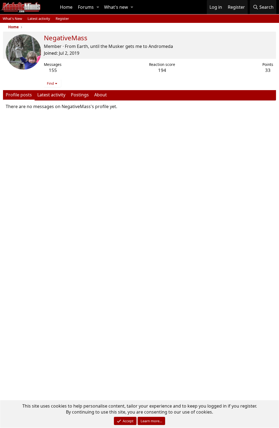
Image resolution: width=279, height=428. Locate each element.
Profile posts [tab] (19, 95)
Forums (86, 7)
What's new (116, 7)
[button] (97, 7)
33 (268, 70)
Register (62, 18)
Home (66, 7)
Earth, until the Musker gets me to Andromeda (125, 46)
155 (53, 70)
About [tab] (100, 95)
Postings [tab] (80, 95)
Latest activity (39, 18)
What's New (12, 18)
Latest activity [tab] (51, 95)
